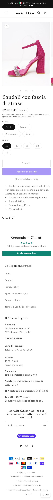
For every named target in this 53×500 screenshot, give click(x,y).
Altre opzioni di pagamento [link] (26, 179)
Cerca (8, 273)
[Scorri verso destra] (32, 91)
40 (8, 153)
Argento (25, 128)
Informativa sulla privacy (28, 481)
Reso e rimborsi (12, 300)
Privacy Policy (12, 286)
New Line (27, 473)
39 (39, 146)
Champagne (13, 134)
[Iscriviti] (44, 425)
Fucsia (10, 128)
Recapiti (28, 494)
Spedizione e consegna (16, 293)
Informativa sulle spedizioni (19, 490)
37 (19, 146)
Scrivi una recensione (26, 253)
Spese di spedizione (9, 117)
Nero (30, 134)
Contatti (9, 280)
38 (29, 146)
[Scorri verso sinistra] (20, 91)
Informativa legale (40, 490)
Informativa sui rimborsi (33, 476)
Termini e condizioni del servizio (28, 485)
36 (8, 146)
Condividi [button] (9, 217)
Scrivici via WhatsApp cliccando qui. (24, 400)
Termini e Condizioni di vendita (20, 306)
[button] (6, 13)
